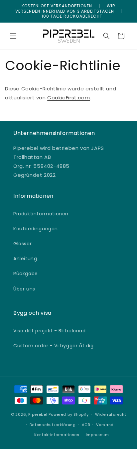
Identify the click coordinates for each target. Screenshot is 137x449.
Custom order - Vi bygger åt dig (53, 345)
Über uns (24, 288)
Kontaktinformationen (56, 434)
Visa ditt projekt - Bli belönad (49, 330)
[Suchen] (106, 36)
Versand (105, 424)
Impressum (97, 434)
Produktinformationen (40, 213)
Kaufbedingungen (35, 228)
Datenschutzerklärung (53, 424)
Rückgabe (25, 273)
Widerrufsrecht (110, 414)
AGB (86, 424)
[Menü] (13, 36)
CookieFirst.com (68, 97)
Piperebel (37, 414)
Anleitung (25, 258)
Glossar (22, 243)
